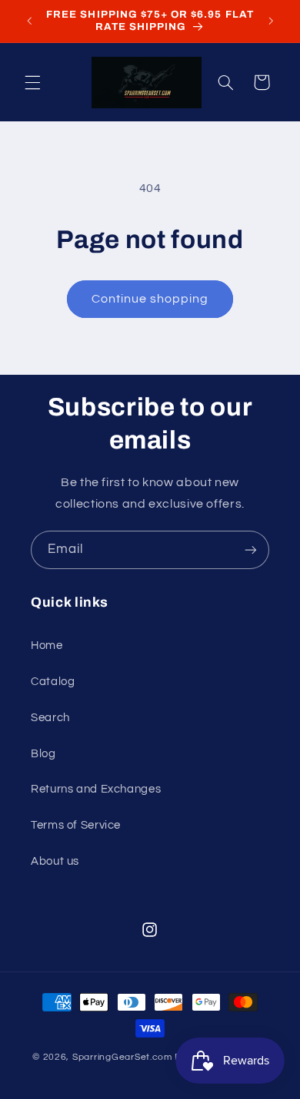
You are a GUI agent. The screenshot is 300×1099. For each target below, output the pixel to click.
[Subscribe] (250, 549)
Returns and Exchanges (96, 789)
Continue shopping (150, 299)
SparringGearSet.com (122, 1057)
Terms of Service (76, 825)
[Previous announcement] (29, 21)
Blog (43, 754)
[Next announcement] (271, 21)
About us (55, 861)
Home (47, 645)
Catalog (53, 681)
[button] (32, 82)
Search (50, 717)
